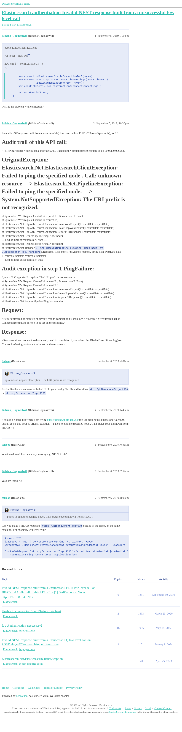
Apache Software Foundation (122, 712)
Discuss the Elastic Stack (16, 3)
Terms (128, 708)
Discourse (21, 695)
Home (5, 687)
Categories (18, 687)
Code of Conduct (163, 708)
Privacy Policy (74, 687)
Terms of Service (53, 687)
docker (22, 663)
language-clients (27, 630)
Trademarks (115, 708)
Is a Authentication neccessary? (22, 625)
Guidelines (34, 687)
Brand (148, 708)
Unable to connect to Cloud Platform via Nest (31, 611)
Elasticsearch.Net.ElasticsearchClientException (32, 658)
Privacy (138, 708)
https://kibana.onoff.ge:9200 (63, 419)
